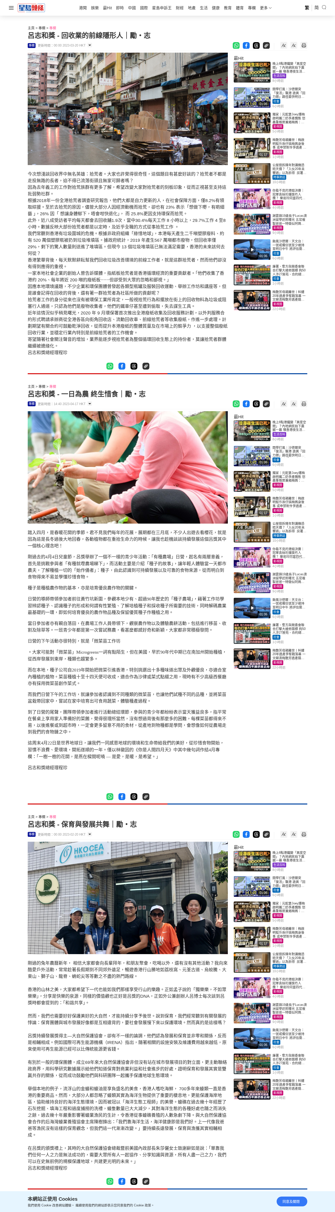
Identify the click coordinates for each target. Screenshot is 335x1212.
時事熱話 (279, 177)
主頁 (31, 28)
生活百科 (279, 75)
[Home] (31, 7)
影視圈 (277, 126)
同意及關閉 (291, 1201)
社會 (276, 101)
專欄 (42, 28)
